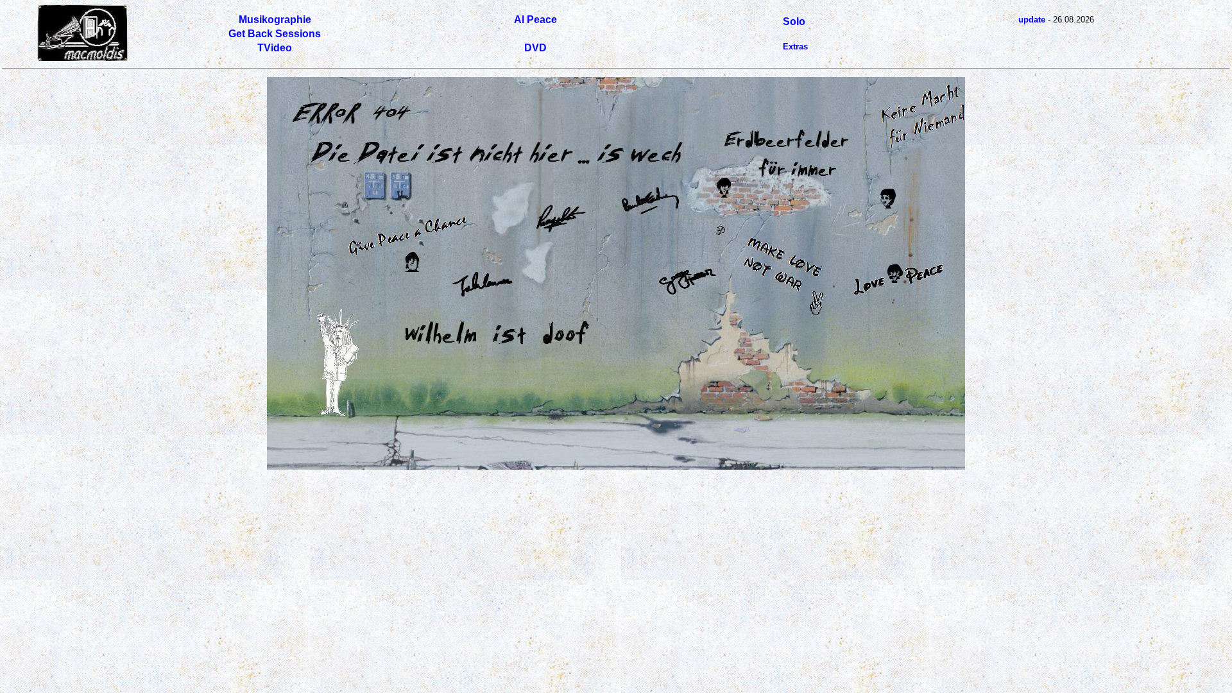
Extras (795, 46)
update (1031, 19)
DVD (535, 47)
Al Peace (535, 19)
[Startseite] (82, 59)
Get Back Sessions (274, 33)
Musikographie (275, 19)
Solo (794, 21)
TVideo (274, 47)
